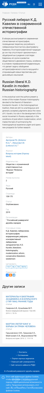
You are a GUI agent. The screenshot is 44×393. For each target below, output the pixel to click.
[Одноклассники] (10, 275)
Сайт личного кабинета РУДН (23, 365)
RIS (18, 267)
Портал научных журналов (23, 358)
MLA (14, 267)
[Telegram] (13, 275)
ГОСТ (9, 267)
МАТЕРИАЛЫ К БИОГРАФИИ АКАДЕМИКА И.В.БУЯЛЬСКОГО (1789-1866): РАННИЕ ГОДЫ (21, 299)
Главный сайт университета (23, 362)
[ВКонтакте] (7, 275)
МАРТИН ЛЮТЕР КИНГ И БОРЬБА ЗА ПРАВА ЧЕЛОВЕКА (21, 325)
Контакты (23, 352)
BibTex (24, 267)
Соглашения (23, 355)
